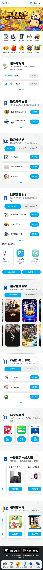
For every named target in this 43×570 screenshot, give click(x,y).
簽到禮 (12, 567)
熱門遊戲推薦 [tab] (13, 295)
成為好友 (34, 397)
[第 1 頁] (20, 89)
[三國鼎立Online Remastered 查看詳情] (27, 335)
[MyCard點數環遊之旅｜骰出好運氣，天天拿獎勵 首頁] (5, 3)
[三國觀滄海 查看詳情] (10, 335)
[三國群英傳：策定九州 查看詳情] (10, 310)
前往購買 (7, 439)
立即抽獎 (34, 122)
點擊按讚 (34, 377)
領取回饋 (34, 214)
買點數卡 (31, 272)
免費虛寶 (24, 567)
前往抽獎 (13, 489)
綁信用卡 (31, 567)
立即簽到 (34, 157)
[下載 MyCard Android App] (30, 550)
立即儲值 (18, 567)
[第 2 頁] (22, 89)
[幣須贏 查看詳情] (27, 310)
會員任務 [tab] (21, 149)
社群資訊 (37, 567)
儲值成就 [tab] (33, 149)
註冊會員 (34, 112)
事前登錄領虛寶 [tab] (30, 295)
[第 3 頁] (23, 89)
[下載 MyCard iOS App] (12, 550)
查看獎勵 (34, 176)
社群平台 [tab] (13, 369)
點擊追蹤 (34, 387)
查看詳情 (13, 534)
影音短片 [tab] (30, 369)
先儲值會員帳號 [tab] (13, 206)
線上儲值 (11, 272)
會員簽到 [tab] (10, 149)
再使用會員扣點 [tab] (30, 206)
